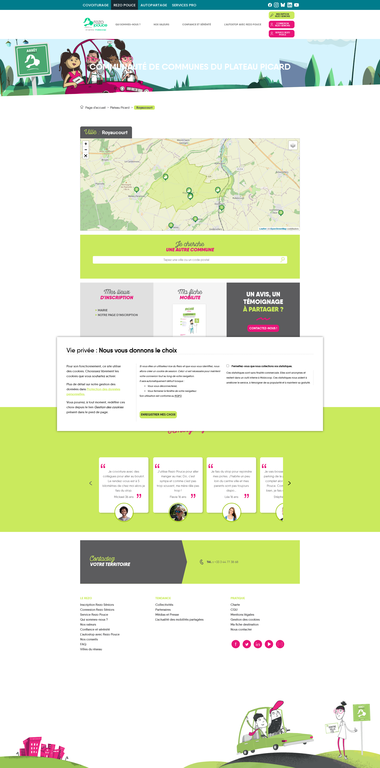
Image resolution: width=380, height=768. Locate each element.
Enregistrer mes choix (158, 414)
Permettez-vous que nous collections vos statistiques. (262, 366)
